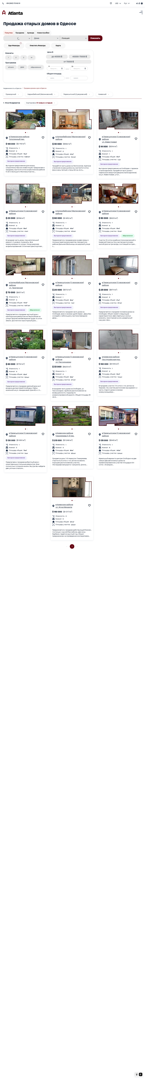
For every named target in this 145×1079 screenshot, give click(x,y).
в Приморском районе (19, 137)
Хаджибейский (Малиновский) (40, 94)
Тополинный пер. (17, 139)
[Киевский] (108, 94)
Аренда (30, 33)
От (49, 66)
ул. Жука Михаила (64, 507)
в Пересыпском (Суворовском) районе (116, 138)
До (72, 66)
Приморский (11, 94)
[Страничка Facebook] (139, 3)
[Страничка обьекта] (7, 138)
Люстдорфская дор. (111, 359)
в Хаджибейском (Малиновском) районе (71, 138)
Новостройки (43, 33)
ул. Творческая (16, 288)
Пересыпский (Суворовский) (75, 94)
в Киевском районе (111, 357)
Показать (95, 38)
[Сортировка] (54, 103)
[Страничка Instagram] (141, 3)
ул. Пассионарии (63, 362)
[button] (8, 57)
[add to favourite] (111, 3)
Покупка (9, 33)
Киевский (102, 94)
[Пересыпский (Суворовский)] (89, 94)
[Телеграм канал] (137, 3)
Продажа (20, 33)
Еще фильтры (14, 45)
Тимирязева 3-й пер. (65, 436)
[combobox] (16, 38)
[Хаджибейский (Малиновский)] (54, 94)
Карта (58, 46)
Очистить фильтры (38, 46)
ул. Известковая (109, 142)
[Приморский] (18, 94)
